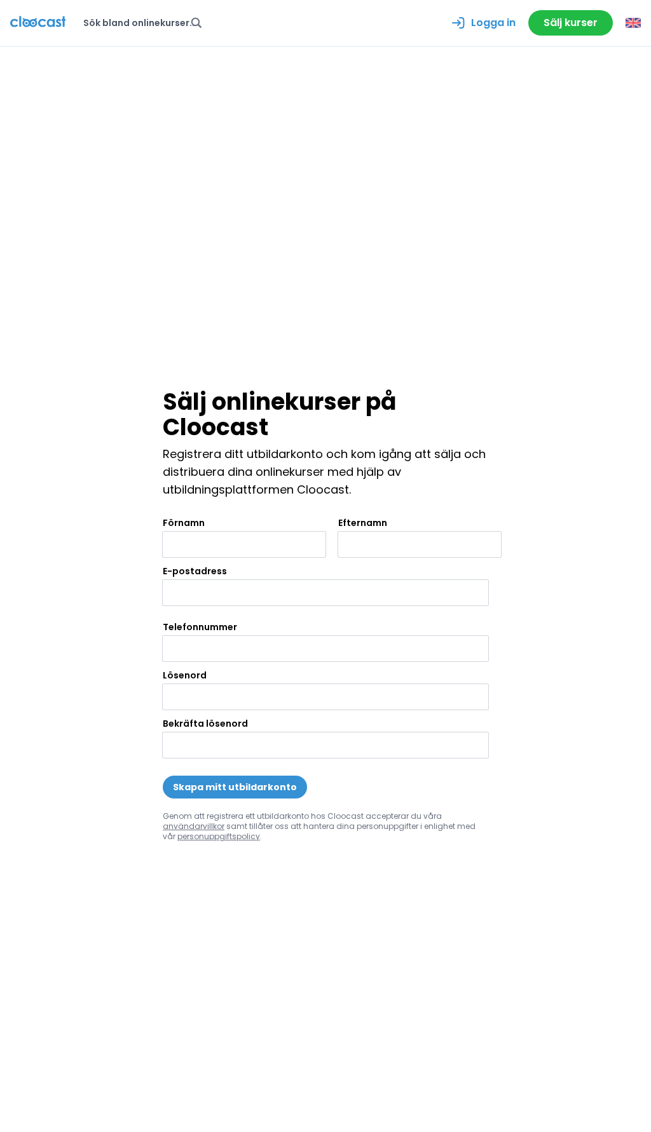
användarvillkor (193, 826)
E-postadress (195, 571)
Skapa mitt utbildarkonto (235, 787)
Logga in (493, 22)
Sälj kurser (571, 22)
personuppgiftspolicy (218, 836)
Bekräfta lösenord (205, 723)
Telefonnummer (200, 627)
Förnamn (184, 522)
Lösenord (185, 675)
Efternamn (362, 522)
